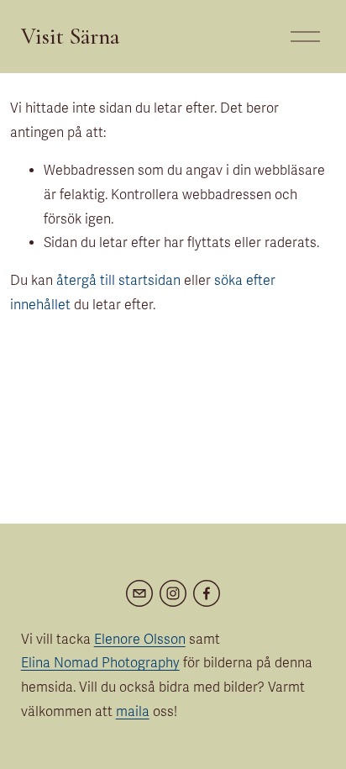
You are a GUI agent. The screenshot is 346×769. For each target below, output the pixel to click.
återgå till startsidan (118, 280)
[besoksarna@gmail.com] (139, 593)
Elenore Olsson (140, 639)
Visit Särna (70, 36)
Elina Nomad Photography (100, 663)
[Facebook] (206, 593)
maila (132, 711)
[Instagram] (173, 593)
